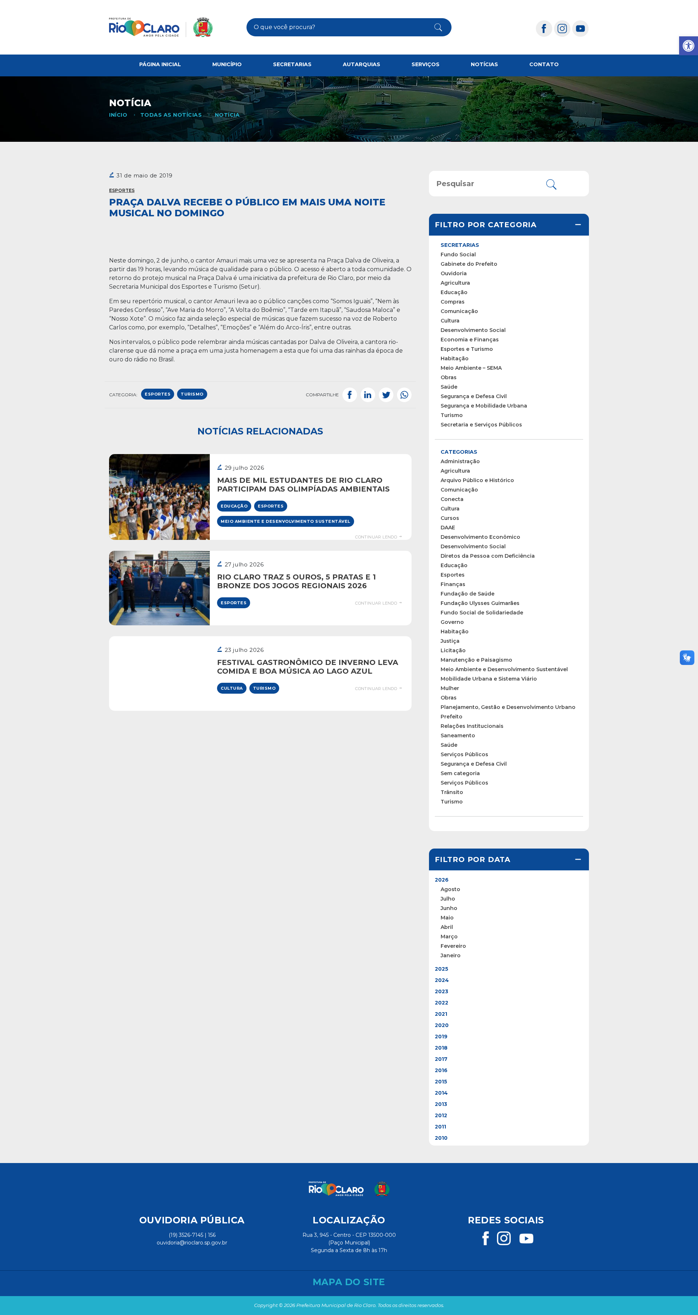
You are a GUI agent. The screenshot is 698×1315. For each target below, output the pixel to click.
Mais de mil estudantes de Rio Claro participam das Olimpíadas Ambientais (303, 484)
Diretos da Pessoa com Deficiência (488, 556)
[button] (688, 45)
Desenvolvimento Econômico (480, 537)
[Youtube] (580, 28)
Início (118, 115)
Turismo (264, 688)
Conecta (452, 499)
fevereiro (453, 946)
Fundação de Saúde (467, 593)
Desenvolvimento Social (473, 330)
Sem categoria (460, 773)
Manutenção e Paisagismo (476, 660)
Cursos (450, 518)
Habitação (455, 358)
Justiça (450, 641)
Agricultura (455, 283)
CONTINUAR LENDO (376, 537)
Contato (544, 64)
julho (448, 898)
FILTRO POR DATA (472, 859)
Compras (453, 301)
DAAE (448, 527)
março (449, 936)
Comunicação (459, 311)
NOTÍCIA (227, 115)
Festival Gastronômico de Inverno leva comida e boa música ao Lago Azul (307, 666)
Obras (449, 377)
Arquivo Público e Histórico (477, 480)
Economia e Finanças (470, 339)
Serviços (426, 64)
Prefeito (451, 716)
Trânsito (452, 792)
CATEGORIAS (459, 452)
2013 (441, 1104)
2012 (441, 1115)
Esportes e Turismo (467, 349)
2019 (441, 1036)
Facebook (349, 395)
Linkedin (368, 395)
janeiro (451, 955)
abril (447, 927)
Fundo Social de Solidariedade (482, 612)
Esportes (122, 190)
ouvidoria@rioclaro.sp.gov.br (192, 1242)
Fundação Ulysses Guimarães (480, 603)
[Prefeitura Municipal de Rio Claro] (161, 27)
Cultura (232, 688)
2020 (442, 1025)
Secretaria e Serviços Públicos (481, 424)
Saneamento (458, 735)
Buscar (432, 27)
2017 (441, 1059)
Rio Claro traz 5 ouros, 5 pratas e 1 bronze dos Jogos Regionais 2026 (296, 581)
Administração (460, 461)
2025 (441, 969)
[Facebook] (544, 28)
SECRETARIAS (460, 245)
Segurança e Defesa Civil (474, 396)
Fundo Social (458, 254)
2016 (441, 1070)
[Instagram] (562, 28)
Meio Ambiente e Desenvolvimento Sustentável (285, 521)
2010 (441, 1138)
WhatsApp (404, 395)
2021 (441, 1014)
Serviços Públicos (464, 754)
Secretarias (292, 64)
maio (447, 917)
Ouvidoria (454, 273)
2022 (441, 1002)
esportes (158, 394)
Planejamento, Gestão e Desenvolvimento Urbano (508, 707)
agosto (450, 889)
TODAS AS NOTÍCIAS (171, 115)
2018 (441, 1048)
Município (227, 64)
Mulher (450, 688)
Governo (452, 622)
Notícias (484, 64)
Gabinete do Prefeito (469, 264)
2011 (440, 1126)
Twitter (386, 395)
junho (449, 908)
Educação (234, 506)
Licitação (453, 650)
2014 (441, 1093)
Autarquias (361, 64)
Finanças (453, 584)
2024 (442, 980)
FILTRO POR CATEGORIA (486, 224)
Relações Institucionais (472, 726)
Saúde (449, 387)
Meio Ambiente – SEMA (471, 368)
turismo (192, 394)
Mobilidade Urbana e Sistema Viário (489, 678)
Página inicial (160, 64)
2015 (441, 1081)
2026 (442, 880)
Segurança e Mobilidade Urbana (484, 405)
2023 (441, 991)
